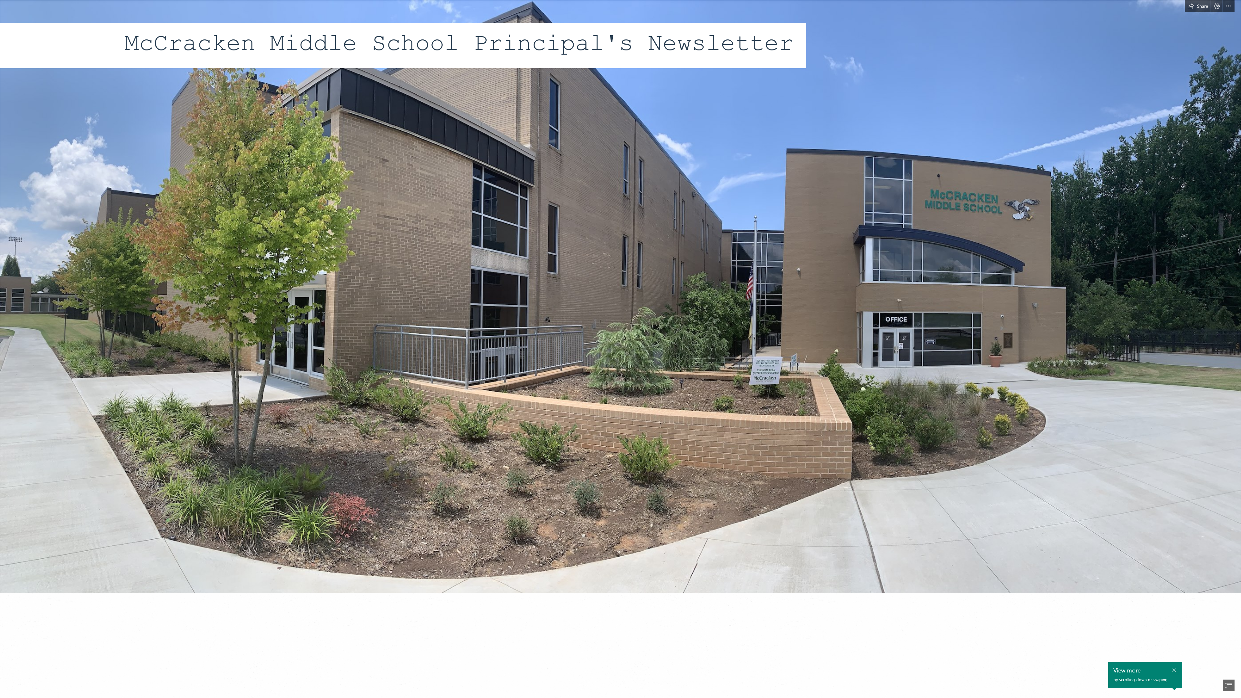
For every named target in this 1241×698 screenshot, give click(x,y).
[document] (620, 349)
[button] (1198, 6)
